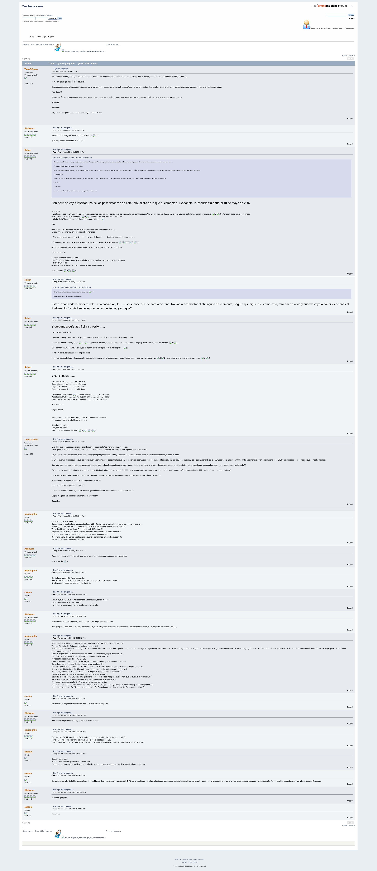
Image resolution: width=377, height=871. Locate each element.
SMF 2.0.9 (178, 859)
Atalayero (29, 128)
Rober (27, 150)
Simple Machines (198, 859)
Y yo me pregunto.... (61, 69)
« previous (346, 55)
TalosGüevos (31, 69)
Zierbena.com (32, 6)
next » (352, 55)
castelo (28, 592)
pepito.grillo (30, 514)
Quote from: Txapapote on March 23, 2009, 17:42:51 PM (72, 157)
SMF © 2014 (187, 859)
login (42, 15)
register (49, 15)
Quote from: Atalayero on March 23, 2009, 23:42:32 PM (71, 287)
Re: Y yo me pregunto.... (63, 128)
